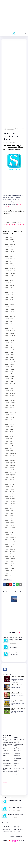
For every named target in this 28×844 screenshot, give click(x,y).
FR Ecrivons (5, 750)
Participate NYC (17, 748)
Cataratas (5, 772)
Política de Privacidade (6, 831)
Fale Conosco (19, 836)
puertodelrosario (7, 763)
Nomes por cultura (18, 829)
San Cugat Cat (6, 753)
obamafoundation (18, 766)
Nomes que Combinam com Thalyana (15, 647)
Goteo (4, 758)
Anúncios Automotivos (19, 768)
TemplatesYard (14, 840)
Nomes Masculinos (18, 827)
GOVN (4, 747)
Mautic (16, 760)
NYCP (4, 748)
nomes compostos (14, 128)
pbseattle (16, 763)
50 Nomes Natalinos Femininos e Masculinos (18, 685)
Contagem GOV (17, 750)
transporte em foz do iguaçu (19, 771)
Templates (14, 841)
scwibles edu (6, 766)
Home (7, 836)
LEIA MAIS (18, 682)
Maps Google (16, 741)
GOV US (4, 737)
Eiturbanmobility (18, 752)
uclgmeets (16, 761)
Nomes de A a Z (17, 826)
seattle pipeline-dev (7, 765)
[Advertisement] (14, 16)
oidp (15, 765)
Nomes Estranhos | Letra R (15, 800)
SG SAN (17, 632)
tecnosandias (6, 760)
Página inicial (7, 128)
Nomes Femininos (5, 827)
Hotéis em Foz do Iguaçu (7, 769)
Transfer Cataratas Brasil (18, 745)
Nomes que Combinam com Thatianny (15, 653)
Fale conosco (17, 831)
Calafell (4, 755)
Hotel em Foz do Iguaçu (19, 739)
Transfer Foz (17, 753)
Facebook (12, 836)
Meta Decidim (6, 761)
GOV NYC (16, 737)
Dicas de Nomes (5, 826)
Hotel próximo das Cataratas (7, 740)
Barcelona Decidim (7, 752)
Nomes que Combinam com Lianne (15, 640)
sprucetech (5, 756)
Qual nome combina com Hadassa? (15, 808)
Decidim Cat (17, 755)
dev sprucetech (17, 758)
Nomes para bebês (5, 829)
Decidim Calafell (18, 756)
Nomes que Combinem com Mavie (16, 815)
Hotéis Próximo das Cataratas (7, 745)
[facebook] (5, 669)
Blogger (16, 747)
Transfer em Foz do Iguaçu (18, 773)
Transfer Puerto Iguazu (8, 742)
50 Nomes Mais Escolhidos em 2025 (16, 693)
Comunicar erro (4, 832)
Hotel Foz (16, 742)
